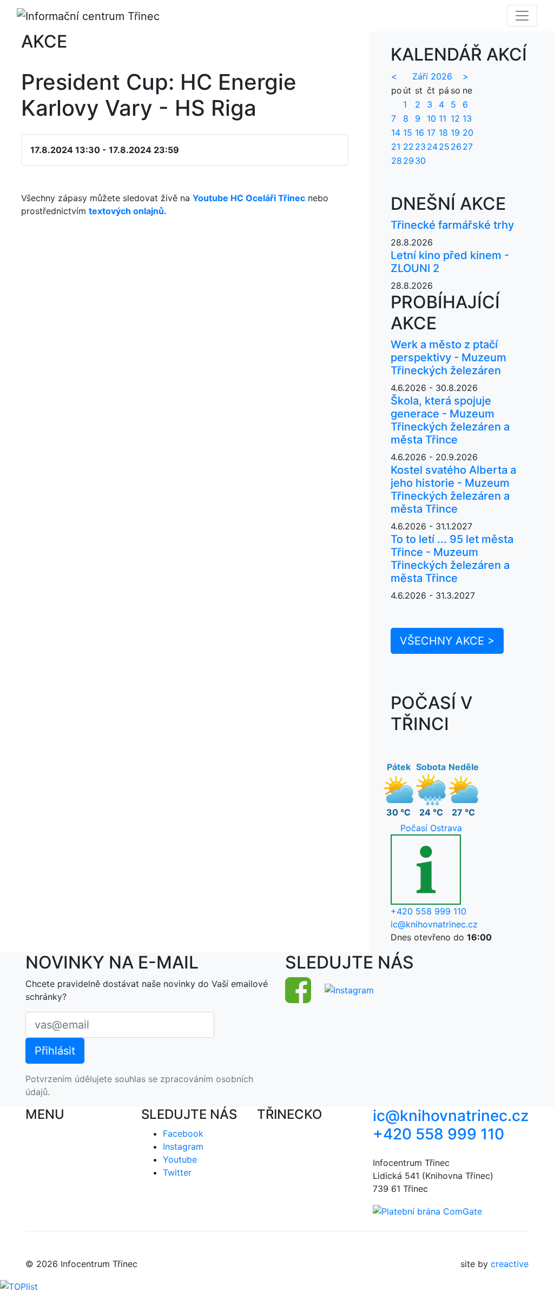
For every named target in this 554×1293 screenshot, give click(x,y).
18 (443, 132)
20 (468, 132)
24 (432, 146)
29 (408, 160)
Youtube (180, 1159)
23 (420, 146)
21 (395, 146)
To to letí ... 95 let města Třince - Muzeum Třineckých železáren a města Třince (452, 559)
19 (455, 132)
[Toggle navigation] (522, 15)
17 (431, 132)
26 (456, 146)
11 (442, 118)
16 (419, 132)
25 (444, 146)
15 (407, 132)
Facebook (183, 1133)
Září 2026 (432, 76)
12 (455, 118)
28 (396, 160)
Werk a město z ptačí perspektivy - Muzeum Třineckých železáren (448, 357)
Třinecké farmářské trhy (452, 224)
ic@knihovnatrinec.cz (434, 924)
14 (395, 132)
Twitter (177, 1172)
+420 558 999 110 (428, 911)
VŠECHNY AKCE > (447, 640)
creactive (510, 1263)
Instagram (183, 1146)
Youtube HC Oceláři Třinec (249, 198)
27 (468, 146)
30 (420, 160)
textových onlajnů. (128, 210)
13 (467, 118)
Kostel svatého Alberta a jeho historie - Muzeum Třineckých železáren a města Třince (453, 489)
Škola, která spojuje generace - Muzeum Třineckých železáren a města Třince (450, 420)
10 (431, 118)
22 (408, 146)
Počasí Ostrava (431, 828)
